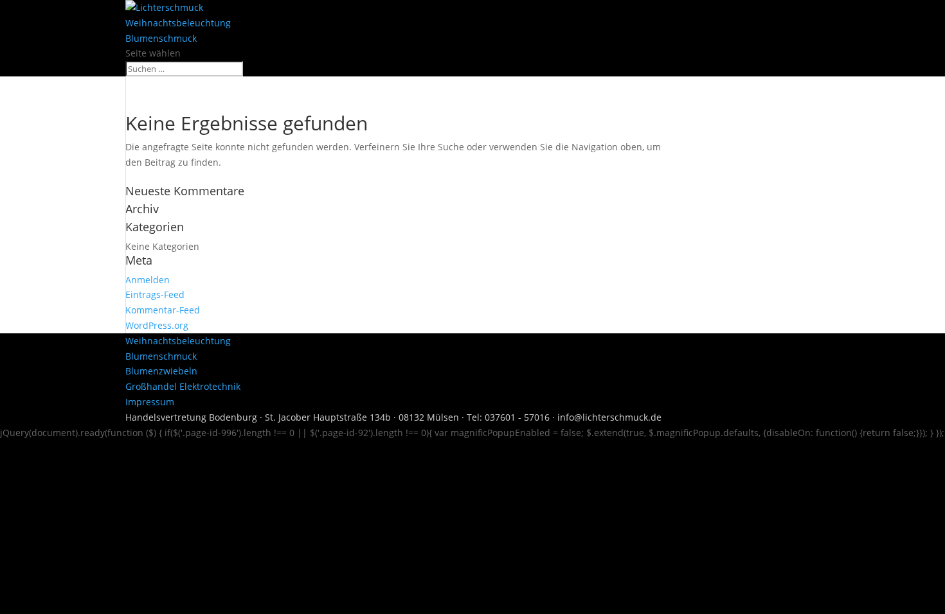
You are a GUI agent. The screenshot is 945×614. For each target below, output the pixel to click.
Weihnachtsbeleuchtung (178, 23)
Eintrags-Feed (154, 294)
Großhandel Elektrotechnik (182, 386)
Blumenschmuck (161, 38)
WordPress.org (156, 325)
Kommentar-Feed (162, 310)
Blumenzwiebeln (161, 371)
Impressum (149, 402)
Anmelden (147, 280)
